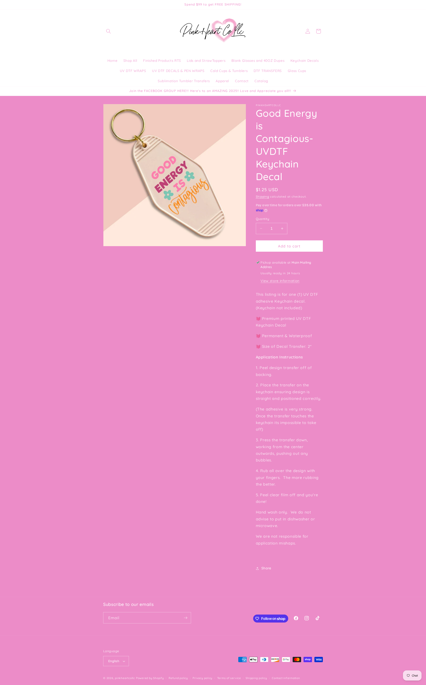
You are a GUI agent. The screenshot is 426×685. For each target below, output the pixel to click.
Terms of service (229, 678)
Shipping (262, 196)
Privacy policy (202, 678)
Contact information (286, 678)
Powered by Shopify (150, 678)
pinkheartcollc (125, 678)
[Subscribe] (185, 618)
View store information (280, 281)
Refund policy (178, 678)
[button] (108, 31)
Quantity (262, 219)
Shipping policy (256, 678)
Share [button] (266, 568)
